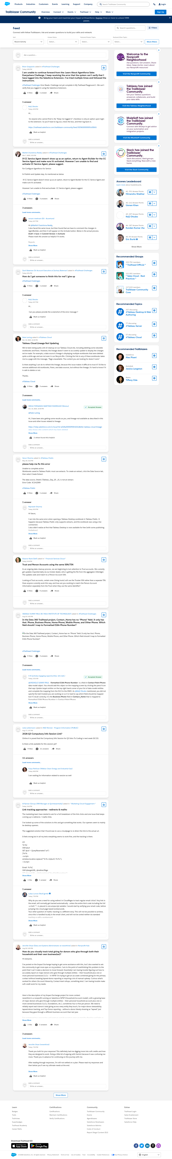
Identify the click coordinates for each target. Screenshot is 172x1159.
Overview (45, 12)
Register (99, 18)
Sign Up (160, 12)
